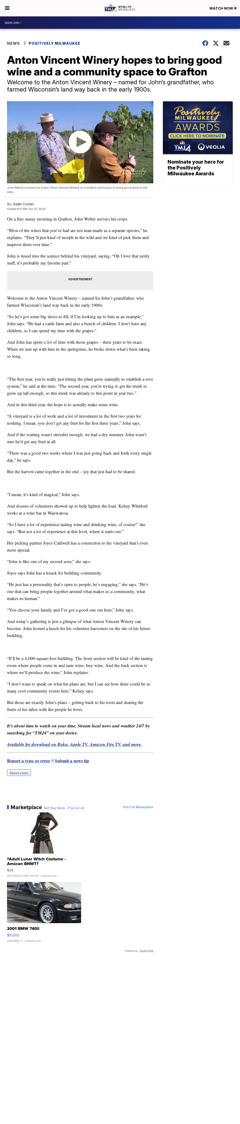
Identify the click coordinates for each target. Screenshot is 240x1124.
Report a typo (19, 772)
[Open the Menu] (7, 8)
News (13, 43)
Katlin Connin (23, 204)
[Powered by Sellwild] (146, 951)
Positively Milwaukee (54, 43)
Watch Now (221, 8)
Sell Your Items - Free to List (64, 808)
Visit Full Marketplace (138, 807)
